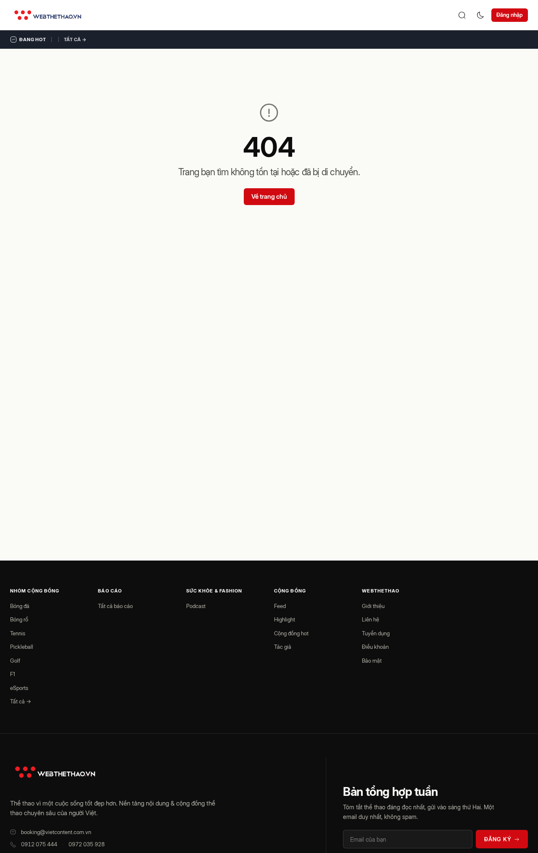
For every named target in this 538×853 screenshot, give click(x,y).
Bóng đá (19, 606)
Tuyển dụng (376, 633)
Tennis (17, 633)
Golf (15, 660)
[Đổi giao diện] (480, 15)
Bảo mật (372, 660)
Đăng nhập (509, 14)
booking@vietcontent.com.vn (56, 832)
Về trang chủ (269, 196)
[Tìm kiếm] (461, 15)
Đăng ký (498, 839)
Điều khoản (375, 646)
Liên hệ (370, 619)
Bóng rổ (19, 619)
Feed (280, 606)
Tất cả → (75, 39)
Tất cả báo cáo (115, 606)
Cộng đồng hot (291, 633)
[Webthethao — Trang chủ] (47, 15)
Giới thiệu (373, 606)
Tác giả (282, 646)
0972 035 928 (87, 844)
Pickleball (21, 646)
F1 (12, 674)
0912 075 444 (39, 844)
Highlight (284, 619)
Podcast (196, 606)
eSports (19, 688)
